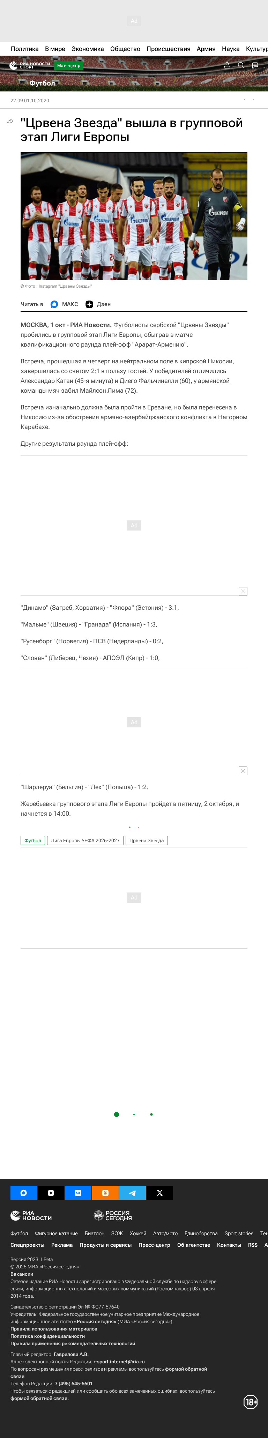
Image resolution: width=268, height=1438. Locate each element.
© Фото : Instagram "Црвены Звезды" (56, 286)
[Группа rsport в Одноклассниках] (105, 1193)
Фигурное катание (56, 1233)
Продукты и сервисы (106, 1245)
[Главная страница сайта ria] (11, 65)
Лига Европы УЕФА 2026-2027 (85, 840)
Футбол (32, 840)
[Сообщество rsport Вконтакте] (78, 1193)
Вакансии (21, 1274)
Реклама (62, 1245)
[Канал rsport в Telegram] (132, 1193)
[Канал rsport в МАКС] (23, 1193)
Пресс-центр (154, 1245)
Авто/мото (165, 1233)
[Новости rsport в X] (160, 1193)
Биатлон (94, 1233)
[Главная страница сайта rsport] (45, 65)
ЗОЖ (117, 1233)
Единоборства (201, 1233)
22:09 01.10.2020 (29, 100)
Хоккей (138, 1233)
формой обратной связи (38, 1398)
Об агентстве (193, 1245)
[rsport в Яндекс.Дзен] (51, 1193)
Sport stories (239, 1233)
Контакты (229, 1245)
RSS (253, 1245)
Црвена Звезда (146, 840)
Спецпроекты (27, 1245)
